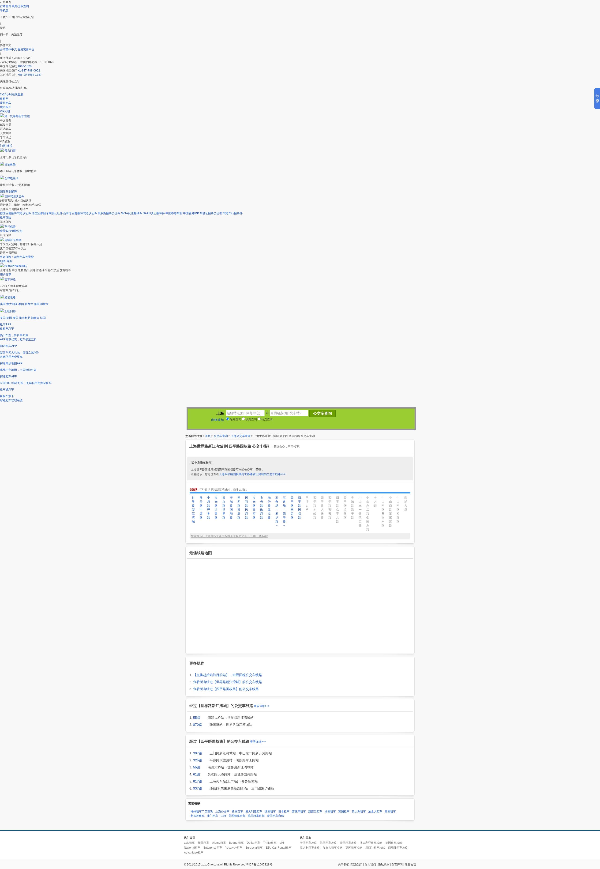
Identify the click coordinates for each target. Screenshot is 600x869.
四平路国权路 (299, 507)
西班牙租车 (299, 811)
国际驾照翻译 (8, 191)
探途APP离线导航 (15, 266)
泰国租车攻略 (348, 842)
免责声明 (397, 864)
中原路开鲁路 (208, 507)
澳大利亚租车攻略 (371, 842)
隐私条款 (383, 864)
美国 (3, 304)
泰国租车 (390, 811)
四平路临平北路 (337, 509)
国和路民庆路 (238, 507)
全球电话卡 (11, 178)
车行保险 (10, 226)
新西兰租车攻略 (375, 847)
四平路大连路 (322, 507)
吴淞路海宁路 (352, 507)
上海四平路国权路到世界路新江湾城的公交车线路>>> (252, 474)
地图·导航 (6, 261)
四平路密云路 (329, 507)
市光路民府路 (254, 507)
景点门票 (10, 150)
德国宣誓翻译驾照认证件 (15, 213)
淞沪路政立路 (269, 507)
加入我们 (370, 864)
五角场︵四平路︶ (284, 511)
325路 (197, 760)
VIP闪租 (5, 111)
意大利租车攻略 (310, 847)
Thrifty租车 (270, 842)
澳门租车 (212, 815)
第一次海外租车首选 (17, 116)
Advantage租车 (193, 852)
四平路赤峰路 (314, 507)
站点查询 (267, 419)
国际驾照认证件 (14, 196)
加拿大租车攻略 (332, 847)
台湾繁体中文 (9, 49)
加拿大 (44, 304)
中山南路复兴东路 (383, 511)
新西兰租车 (315, 811)
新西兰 (29, 304)
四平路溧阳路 (345, 507)
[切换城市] (217, 419)
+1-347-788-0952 (29, 70)
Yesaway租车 (233, 847)
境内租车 (5, 107)
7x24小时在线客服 (11, 94)
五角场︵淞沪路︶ (276, 511)
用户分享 (5, 274)
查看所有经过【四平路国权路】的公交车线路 (226, 689)
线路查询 (251, 419)
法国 (43, 318)
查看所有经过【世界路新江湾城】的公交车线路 (227, 682)
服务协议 (410, 864)
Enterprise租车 (212, 847)
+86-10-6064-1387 (30, 74)
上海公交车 (222, 811)
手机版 (4, 10)
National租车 (192, 847)
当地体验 (10, 164)
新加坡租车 (198, 815)
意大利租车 (359, 811)
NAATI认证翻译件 (154, 213)
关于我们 (343, 864)
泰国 (21, 304)
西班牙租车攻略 (398, 847)
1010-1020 (25, 66)
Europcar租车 (254, 847)
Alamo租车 (219, 842)
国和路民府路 (246, 507)
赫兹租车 (203, 842)
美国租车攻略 (308, 842)
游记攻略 (10, 297)
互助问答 (10, 311)
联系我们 (357, 864)
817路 (197, 781)
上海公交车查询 (241, 436)
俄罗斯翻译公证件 (109, 213)
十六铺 (375, 501)
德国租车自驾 (256, 815)
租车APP (5, 324)
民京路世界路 (223, 507)
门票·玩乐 (6, 145)
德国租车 (270, 811)
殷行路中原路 (201, 507)
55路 (196, 717)
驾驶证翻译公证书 (211, 213)
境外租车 (5, 103)
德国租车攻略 (393, 842)
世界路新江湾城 (193, 509)
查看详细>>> (262, 706)
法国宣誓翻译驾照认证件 (47, 213)
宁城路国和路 (231, 507)
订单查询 (5, 6)
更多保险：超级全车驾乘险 (17, 257)
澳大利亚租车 (253, 811)
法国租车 (330, 811)
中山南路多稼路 (398, 509)
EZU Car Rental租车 (279, 847)
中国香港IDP (191, 213)
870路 (197, 724)
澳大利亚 (12, 304)
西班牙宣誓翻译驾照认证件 (80, 213)
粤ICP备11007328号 (259, 864)
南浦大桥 (405, 503)
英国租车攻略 (353, 847)
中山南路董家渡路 (390, 511)
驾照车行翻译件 (233, 213)
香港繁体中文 (26, 49)
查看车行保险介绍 (11, 231)
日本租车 (283, 811)
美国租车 (237, 811)
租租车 (4, 98)
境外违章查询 (20, 6)
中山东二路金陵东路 (367, 513)
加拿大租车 (375, 811)
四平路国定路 (292, 507)
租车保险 (5, 217)
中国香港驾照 (173, 213)
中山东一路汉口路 (360, 511)
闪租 (223, 815)
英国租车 (343, 811)
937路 (197, 788)
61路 (196, 774)
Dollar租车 (253, 842)
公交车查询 (221, 436)
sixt (282, 842)
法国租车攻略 (328, 842)
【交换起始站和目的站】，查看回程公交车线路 (227, 675)
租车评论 (10, 279)
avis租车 (189, 842)
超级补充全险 (12, 240)
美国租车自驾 (237, 815)
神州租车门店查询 (202, 811)
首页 (208, 436)
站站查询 (235, 419)
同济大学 (307, 503)
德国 (36, 304)
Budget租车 (236, 842)
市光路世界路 (216, 507)
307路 (197, 753)
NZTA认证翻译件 (131, 213)
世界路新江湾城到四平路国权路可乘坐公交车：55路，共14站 (229, 536)
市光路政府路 (261, 507)
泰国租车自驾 (275, 815)
